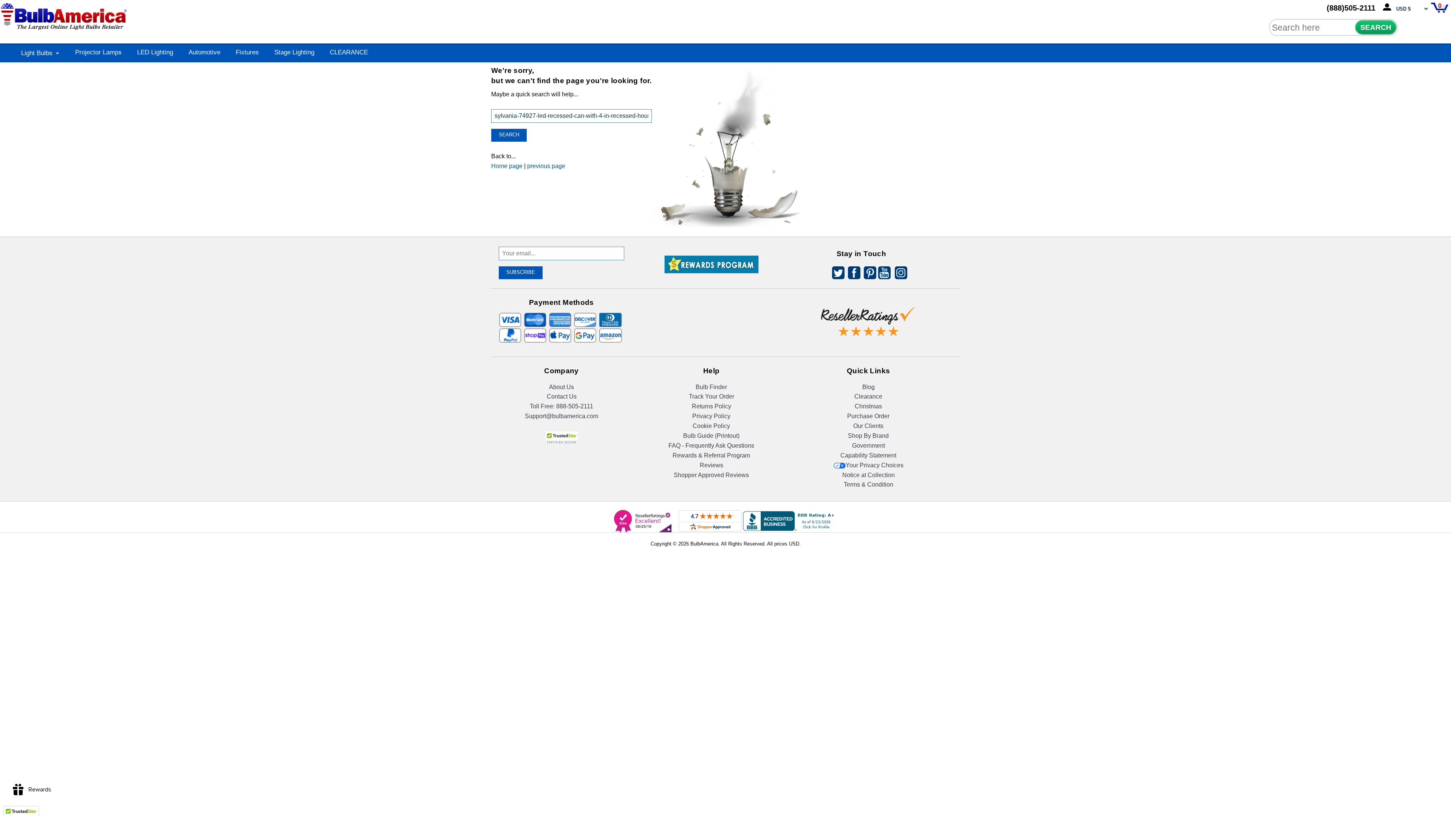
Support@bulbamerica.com (561, 416)
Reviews (711, 465)
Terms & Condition (868, 484)
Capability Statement (868, 455)
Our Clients (868, 426)
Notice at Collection (868, 475)
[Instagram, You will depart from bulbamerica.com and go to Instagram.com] (900, 274)
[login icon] (1388, 7)
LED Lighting (155, 52)
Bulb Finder (711, 387)
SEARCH (1375, 27)
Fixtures (247, 52)
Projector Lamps (98, 52)
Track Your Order (711, 396)
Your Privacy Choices (874, 465)
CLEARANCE (349, 52)
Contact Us (562, 396)
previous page (546, 166)
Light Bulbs (37, 53)
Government (868, 445)
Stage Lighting (294, 52)
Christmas (868, 406)
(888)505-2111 (1351, 8)
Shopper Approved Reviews (711, 475)
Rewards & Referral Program (711, 455)
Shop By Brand (868, 436)
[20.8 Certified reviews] (711, 301)
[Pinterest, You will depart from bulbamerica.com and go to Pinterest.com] (868, 274)
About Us (561, 387)
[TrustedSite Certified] (562, 438)
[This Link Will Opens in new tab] (868, 315)
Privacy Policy (711, 416)
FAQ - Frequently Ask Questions (711, 445)
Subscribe (520, 272)
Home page (507, 166)
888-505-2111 (574, 406)
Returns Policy (711, 406)
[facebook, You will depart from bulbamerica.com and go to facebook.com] (852, 274)
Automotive (204, 52)
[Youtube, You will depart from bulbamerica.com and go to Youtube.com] (884, 274)
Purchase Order (868, 416)
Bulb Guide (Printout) (711, 436)
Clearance (868, 396)
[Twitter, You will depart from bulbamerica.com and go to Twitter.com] (836, 274)
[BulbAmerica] (64, 15)
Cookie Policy (711, 426)
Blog (868, 387)
